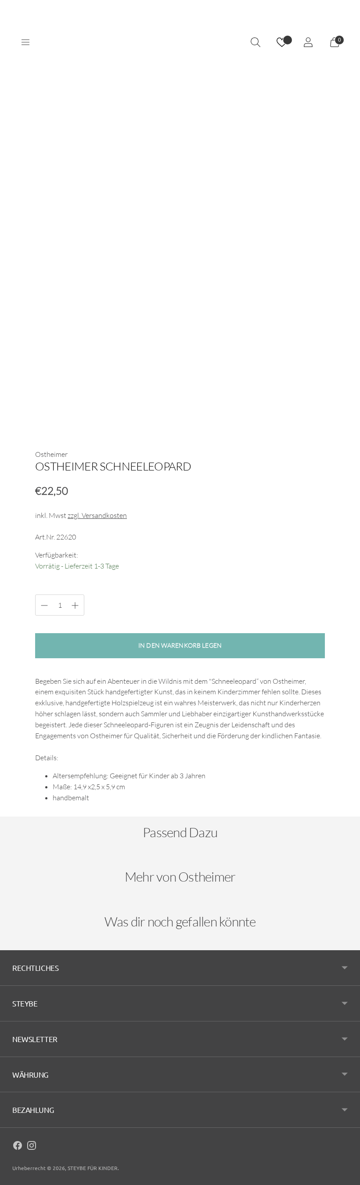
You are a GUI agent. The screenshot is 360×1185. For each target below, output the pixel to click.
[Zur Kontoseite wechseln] (308, 42)
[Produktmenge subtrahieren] (75, 605)
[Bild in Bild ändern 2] (120, 405)
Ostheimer (51, 454)
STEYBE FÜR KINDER (93, 1167)
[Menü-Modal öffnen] (25, 42)
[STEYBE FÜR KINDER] (180, 42)
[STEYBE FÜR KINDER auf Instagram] (31, 1146)
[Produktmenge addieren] (44, 605)
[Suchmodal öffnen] (255, 42)
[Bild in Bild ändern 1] (60, 405)
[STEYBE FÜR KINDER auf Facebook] (17, 1146)
